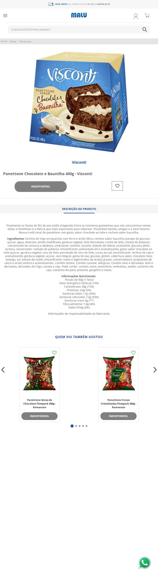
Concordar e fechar (79, 567)
